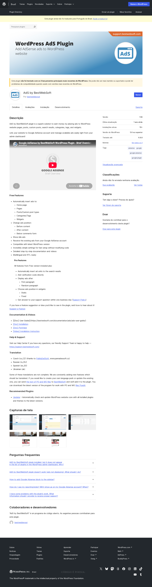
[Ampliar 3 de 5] (93, 417)
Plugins (39, 555)
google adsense (136, 153)
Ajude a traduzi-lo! (100, 19)
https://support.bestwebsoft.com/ (24, 347)
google (139, 148)
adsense (131, 148)
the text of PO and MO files (38, 382)
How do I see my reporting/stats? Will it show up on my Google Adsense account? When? (49, 487)
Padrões (40, 559)
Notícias (13, 551)
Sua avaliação (109, 185)
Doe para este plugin (112, 229)
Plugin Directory (16, 12)
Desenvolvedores (71, 555)
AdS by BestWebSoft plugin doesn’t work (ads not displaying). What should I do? (45, 472)
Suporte (139, 107)
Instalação (44, 107)
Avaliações (30, 107)
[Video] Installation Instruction (26, 331)
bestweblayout (33, 97)
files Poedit (80, 385)
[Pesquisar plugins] (34, 26)
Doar (94, 555)
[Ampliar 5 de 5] (63, 435)
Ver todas (138, 185)
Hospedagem (15, 555)
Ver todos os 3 (137, 143)
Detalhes (16, 107)
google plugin (137, 158)
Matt (120, 551)
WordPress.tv (70, 559)
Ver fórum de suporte (112, 205)
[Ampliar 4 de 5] (34, 435)
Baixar (138, 95)
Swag (94, 559)
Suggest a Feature (17, 309)
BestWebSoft (60, 382)
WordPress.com (125, 547)
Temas (39, 551)
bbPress (122, 555)
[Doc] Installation (20, 324)
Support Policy (79, 300)
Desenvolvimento (62, 107)
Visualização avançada (113, 164)
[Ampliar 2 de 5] (63, 417)
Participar (94, 547)
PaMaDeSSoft (42, 358)
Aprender (67, 547)
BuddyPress (123, 559)
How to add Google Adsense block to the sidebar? (32, 479)
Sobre (12, 547)
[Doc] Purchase (20, 328)
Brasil (34, 572)
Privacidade (14, 559)
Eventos (94, 551)
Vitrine (39, 547)
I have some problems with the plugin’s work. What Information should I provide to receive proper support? (34, 495)
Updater (16, 397)
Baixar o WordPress (139, 4)
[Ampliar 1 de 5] (34, 417)
